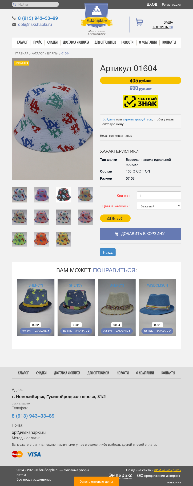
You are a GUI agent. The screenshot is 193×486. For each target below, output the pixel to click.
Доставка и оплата (76, 43)
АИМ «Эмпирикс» (167, 469)
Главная (21, 53)
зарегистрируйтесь (137, 119)
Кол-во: (123, 195)
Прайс (37, 43)
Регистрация (171, 4)
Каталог (22, 43)
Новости (127, 43)
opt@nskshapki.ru (35, 24)
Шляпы (52, 53)
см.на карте (21, 403)
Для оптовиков (105, 43)
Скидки (52, 43)
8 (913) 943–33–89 (38, 17)
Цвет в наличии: (116, 205)
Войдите (108, 119)
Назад (108, 252)
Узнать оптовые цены (96, 481)
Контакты (169, 43)
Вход (152, 4)
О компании (148, 43)
